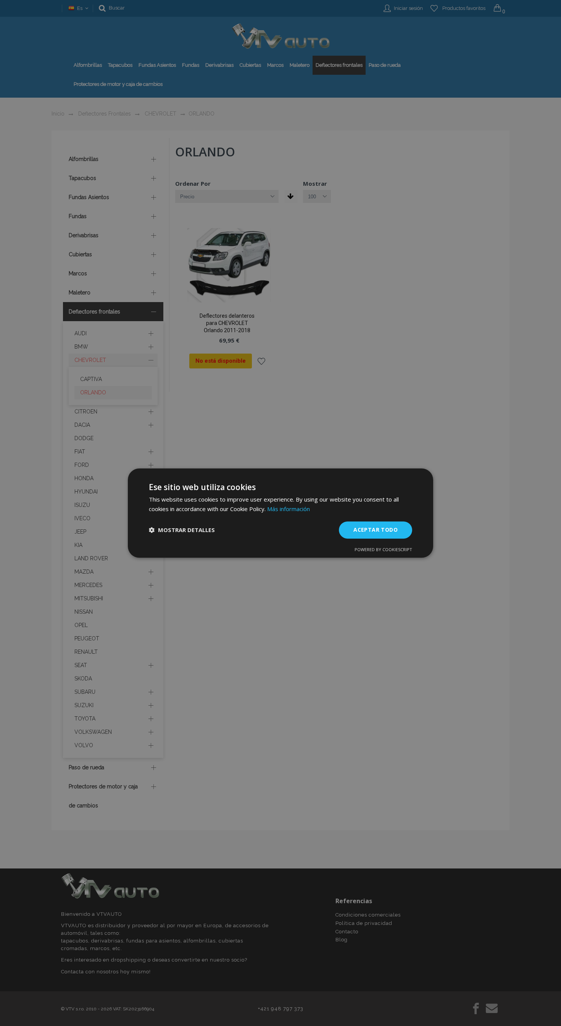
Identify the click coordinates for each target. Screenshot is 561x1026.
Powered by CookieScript (383, 549)
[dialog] (280, 513)
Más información (288, 509)
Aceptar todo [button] (375, 529)
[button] (182, 529)
